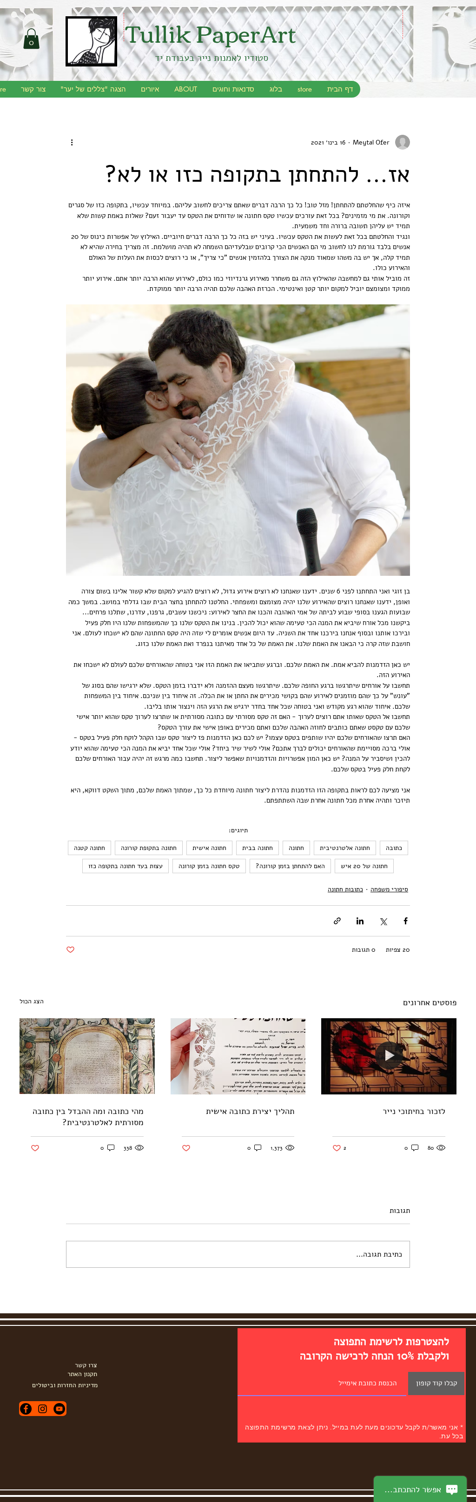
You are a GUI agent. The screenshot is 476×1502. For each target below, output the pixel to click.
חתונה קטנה (89, 847)
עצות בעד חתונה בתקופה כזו (125, 866)
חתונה (296, 847)
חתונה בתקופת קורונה (149, 847)
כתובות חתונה (345, 889)
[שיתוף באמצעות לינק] (337, 920)
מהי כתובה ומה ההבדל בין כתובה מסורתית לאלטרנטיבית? (88, 1117)
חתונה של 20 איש (364, 866)
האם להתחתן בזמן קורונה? (290, 866)
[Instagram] (42, 1409)
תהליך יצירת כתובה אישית (250, 1111)
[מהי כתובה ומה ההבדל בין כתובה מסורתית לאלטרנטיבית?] (87, 1056)
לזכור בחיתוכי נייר (414, 1111)
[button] (31, 38)
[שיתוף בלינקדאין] (360, 920)
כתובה (394, 847)
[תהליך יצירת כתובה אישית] (238, 1056)
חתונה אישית (209, 847)
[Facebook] (26, 1409)
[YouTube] (59, 1409)
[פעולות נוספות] (71, 142)
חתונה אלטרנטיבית (345, 847)
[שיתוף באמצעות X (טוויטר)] (382, 920)
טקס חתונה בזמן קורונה (209, 866)
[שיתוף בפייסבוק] (405, 920)
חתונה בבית (257, 847)
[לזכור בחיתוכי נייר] (388, 1056)
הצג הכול (32, 1001)
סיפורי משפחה (389, 889)
